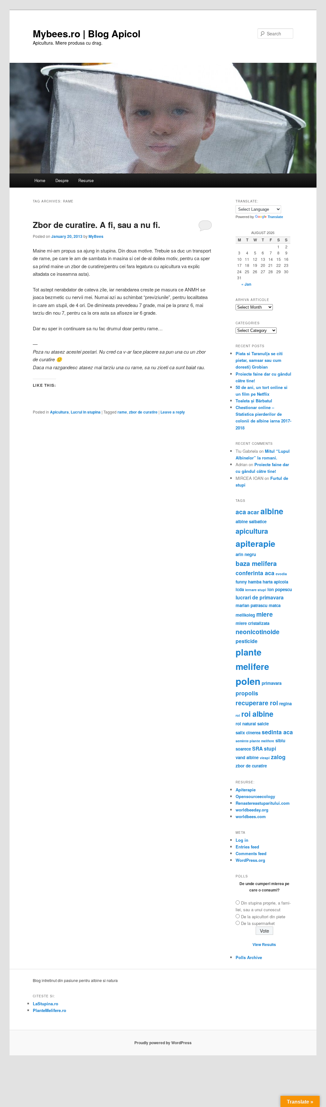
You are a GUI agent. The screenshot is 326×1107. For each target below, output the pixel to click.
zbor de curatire (143, 412)
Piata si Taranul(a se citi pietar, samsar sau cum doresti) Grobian (259, 360)
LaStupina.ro (45, 1004)
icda (240, 589)
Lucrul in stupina (86, 412)
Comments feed (251, 853)
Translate (275, 217)
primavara (271, 683)
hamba (254, 582)
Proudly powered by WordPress (163, 1042)
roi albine (257, 713)
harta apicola (275, 582)
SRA (257, 748)
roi (238, 715)
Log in (242, 840)
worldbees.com (251, 816)
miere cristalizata (252, 623)
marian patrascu (251, 605)
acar (253, 512)
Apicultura (59, 412)
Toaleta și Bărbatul (254, 401)
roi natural (246, 724)
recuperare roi (257, 702)
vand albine (247, 757)
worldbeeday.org (252, 810)
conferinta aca (255, 573)
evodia (281, 573)
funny (241, 582)
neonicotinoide (258, 631)
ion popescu (279, 589)
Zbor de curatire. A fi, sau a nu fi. (96, 225)
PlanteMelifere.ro (49, 1010)
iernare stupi (255, 589)
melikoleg (245, 615)
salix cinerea (248, 732)
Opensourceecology (255, 796)
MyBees (96, 236)
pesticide (247, 641)
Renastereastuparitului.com (263, 803)
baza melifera (256, 563)
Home (39, 180)
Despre (61, 180)
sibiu (280, 740)
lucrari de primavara (260, 597)
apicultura (252, 531)
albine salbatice (251, 521)
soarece (243, 749)
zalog (278, 757)
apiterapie (255, 543)
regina (285, 703)
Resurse (86, 180)
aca (241, 511)
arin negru (246, 554)
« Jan (246, 284)
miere (264, 614)
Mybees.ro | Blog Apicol (86, 33)
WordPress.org (250, 860)
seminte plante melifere (255, 740)
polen (248, 681)
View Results (264, 944)
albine (271, 511)
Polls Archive (249, 957)
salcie (263, 724)
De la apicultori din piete (263, 916)
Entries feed (247, 847)
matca (274, 605)
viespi (265, 757)
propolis (247, 693)
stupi (270, 748)
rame (122, 412)
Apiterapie (246, 790)
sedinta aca (277, 732)
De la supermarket (258, 923)
